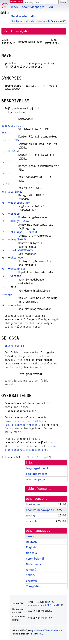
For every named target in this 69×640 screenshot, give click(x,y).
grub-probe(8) (14, 345)
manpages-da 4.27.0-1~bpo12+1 (45, 605)
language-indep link (39, 468)
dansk (30, 536)
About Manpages (33, 7)
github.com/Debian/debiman (47, 630)
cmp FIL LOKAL (11, 140)
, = (15, 202)
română (31, 569)
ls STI (5, 184)
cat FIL (6, 132)
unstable (31, 521)
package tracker (36, 474)
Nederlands (33, 564)
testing (30, 515)
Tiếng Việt (33, 586)
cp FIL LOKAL (10, 151)
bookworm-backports (23, 21)
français (31, 553)
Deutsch (31, 542)
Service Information (24, 16)
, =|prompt (19, 232)
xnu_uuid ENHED (11, 191)
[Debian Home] (4, 7)
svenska (31, 580)
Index (14, 7)
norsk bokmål (35, 558)
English (31, 547)
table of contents (39, 489)
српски (30, 575)
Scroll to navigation (17, 31)
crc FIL (6, 162)
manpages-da (43, 21)
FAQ (50, 7)
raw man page (35, 479)
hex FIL (6, 173)
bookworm (33, 504)
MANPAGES (16, 1)
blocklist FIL (11, 125)
